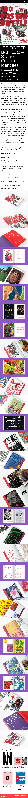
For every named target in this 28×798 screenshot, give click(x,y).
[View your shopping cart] (24, 1)
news (2, 5)
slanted (3, 1)
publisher (13, 5)
